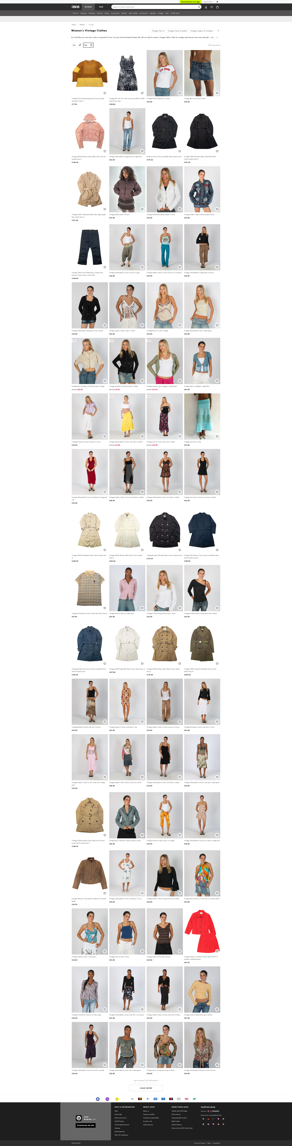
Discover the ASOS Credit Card (182, 1128)
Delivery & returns (120, 1118)
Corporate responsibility (151, 1118)
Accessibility (216, 1143)
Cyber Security (148, 1125)
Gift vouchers (176, 1114)
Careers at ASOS (148, 1114)
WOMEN (88, 7)
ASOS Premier (119, 1121)
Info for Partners (177, 1125)
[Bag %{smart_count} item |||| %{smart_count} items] (217, 6)
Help (116, 1111)
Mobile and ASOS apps (179, 1111)
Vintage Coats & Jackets (177, 31)
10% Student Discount (122, 1125)
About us (146, 1111)
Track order (118, 1114)
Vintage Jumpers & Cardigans (202, 31)
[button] (203, 1119)
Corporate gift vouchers (179, 1118)
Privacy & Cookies (199, 1143)
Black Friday (176, 1121)
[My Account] (206, 6)
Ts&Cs (209, 1143)
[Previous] (149, 31)
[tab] (75, 13)
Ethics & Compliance (121, 1135)
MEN (101, 7)
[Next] (218, 31)
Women (82, 25)
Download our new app (190, 2)
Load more (146, 1088)
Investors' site (147, 1121)
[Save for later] (104, 93)
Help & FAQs (208, 2)
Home (74, 25)
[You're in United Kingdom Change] (217, 1)
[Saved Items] (212, 6)
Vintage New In (158, 31)
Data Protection (120, 1131)
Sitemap (117, 1128)
